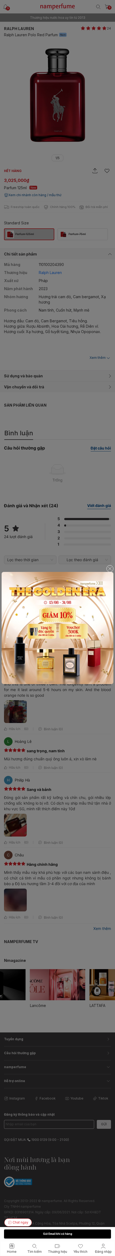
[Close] (109, 568)
